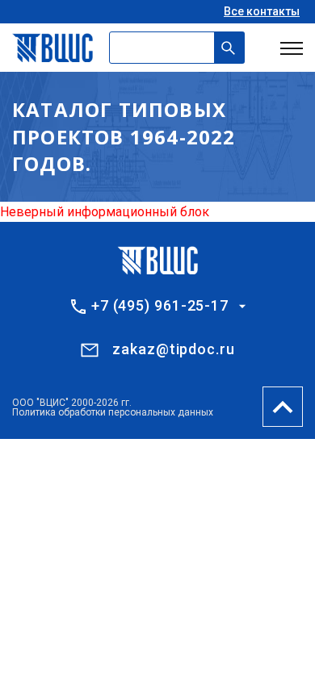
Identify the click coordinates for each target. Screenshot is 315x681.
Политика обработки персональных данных (112, 412)
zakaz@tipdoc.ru (173, 348)
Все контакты (262, 11)
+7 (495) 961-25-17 (160, 306)
